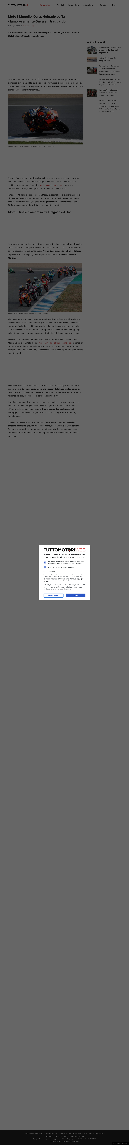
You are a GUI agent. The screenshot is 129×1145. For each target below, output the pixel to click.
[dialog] (64, 572)
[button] (64, 571)
